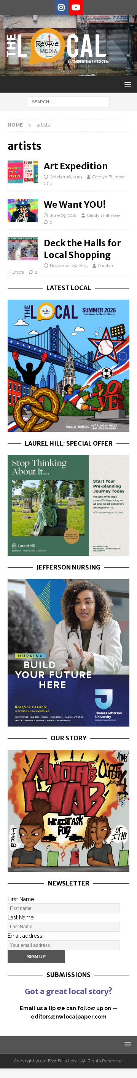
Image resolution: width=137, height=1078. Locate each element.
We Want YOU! (75, 204)
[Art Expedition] (23, 171)
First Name (21, 899)
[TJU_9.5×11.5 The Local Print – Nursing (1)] (68, 722)
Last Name (20, 917)
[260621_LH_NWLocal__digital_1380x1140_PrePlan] (68, 551)
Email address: (25, 936)
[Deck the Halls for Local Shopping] (23, 248)
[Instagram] (61, 7)
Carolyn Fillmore (108, 177)
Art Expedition (76, 166)
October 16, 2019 (66, 177)
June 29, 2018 (63, 215)
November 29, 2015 (69, 265)
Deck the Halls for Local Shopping (82, 248)
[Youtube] (76, 7)
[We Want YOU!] (23, 210)
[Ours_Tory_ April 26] (68, 867)
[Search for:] (69, 101)
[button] (126, 84)
